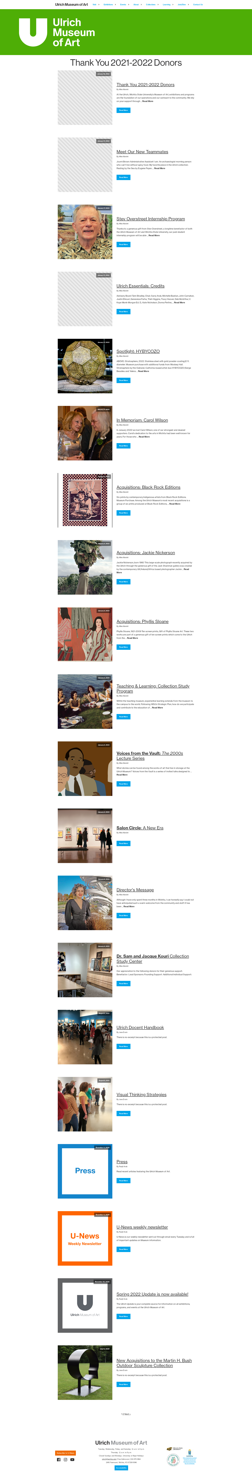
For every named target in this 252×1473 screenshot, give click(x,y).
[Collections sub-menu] (159, 4)
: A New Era (140, 827)
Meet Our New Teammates (142, 151)
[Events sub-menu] (129, 4)
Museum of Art (71, 4)
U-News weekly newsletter (142, 1227)
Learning (166, 4)
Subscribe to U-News (65, 1453)
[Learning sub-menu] (173, 4)
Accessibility (121, 1468)
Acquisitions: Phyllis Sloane (143, 621)
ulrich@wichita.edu (109, 1459)
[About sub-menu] (142, 4)
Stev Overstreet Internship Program (151, 218)
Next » (127, 1414)
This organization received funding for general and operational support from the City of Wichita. (189, 1460)
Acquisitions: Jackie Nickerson (146, 552)
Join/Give (182, 4)
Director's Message (135, 889)
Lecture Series (150, 756)
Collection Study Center (153, 959)
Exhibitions (108, 4)
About (136, 4)
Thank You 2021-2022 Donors (145, 84)
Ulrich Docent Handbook (140, 1027)
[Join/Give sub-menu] (189, 4)
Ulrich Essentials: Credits (140, 285)
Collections (150, 4)
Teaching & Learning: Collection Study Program (153, 689)
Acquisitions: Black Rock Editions (148, 487)
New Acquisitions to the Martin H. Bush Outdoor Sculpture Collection (154, 1363)
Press (122, 1161)
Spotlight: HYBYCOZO (138, 351)
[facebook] (58, 1459)
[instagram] (65, 1459)
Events (123, 4)
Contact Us (198, 4)
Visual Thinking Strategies (141, 1094)
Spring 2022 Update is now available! (152, 1294)
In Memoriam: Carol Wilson (142, 420)
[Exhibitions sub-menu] (116, 4)
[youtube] (72, 1459)
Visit (94, 4)
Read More (123, 110)
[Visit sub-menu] (99, 4)
